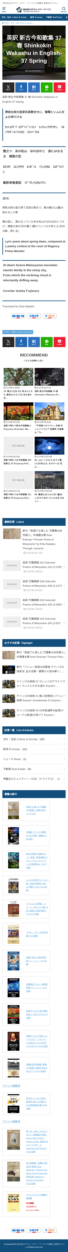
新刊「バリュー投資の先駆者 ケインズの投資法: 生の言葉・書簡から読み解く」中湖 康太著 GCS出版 (41, 669)
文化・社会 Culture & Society (14, 17)
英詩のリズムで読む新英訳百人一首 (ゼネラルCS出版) (37, 1014)
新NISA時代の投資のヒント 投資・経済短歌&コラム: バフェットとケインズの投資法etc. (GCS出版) (36, 861)
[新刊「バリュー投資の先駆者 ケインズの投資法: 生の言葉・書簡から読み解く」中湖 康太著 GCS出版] (8, 670)
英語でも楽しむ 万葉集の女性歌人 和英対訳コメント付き (36, 810)
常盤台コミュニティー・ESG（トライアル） (31, 778)
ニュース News (14, 759)
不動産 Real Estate (54, 17)
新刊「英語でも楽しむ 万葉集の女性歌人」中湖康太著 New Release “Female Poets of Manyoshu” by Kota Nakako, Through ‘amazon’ (41, 655)
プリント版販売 (11, 1085)
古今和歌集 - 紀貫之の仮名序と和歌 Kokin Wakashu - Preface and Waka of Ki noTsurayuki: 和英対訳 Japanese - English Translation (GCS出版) (37, 1173)
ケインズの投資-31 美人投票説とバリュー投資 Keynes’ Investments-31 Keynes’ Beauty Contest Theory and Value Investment (41, 699)
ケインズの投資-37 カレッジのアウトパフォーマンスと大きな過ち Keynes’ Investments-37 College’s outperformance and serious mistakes (41, 684)
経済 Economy (36, 17)
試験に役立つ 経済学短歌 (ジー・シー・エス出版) (36, 960)
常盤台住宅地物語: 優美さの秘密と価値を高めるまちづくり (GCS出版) (36, 1067)
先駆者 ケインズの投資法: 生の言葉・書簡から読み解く (36, 835)
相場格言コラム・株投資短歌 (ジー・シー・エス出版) (36, 987)
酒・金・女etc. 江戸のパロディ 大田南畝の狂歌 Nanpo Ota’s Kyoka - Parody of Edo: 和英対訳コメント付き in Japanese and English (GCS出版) (37, 1141)
